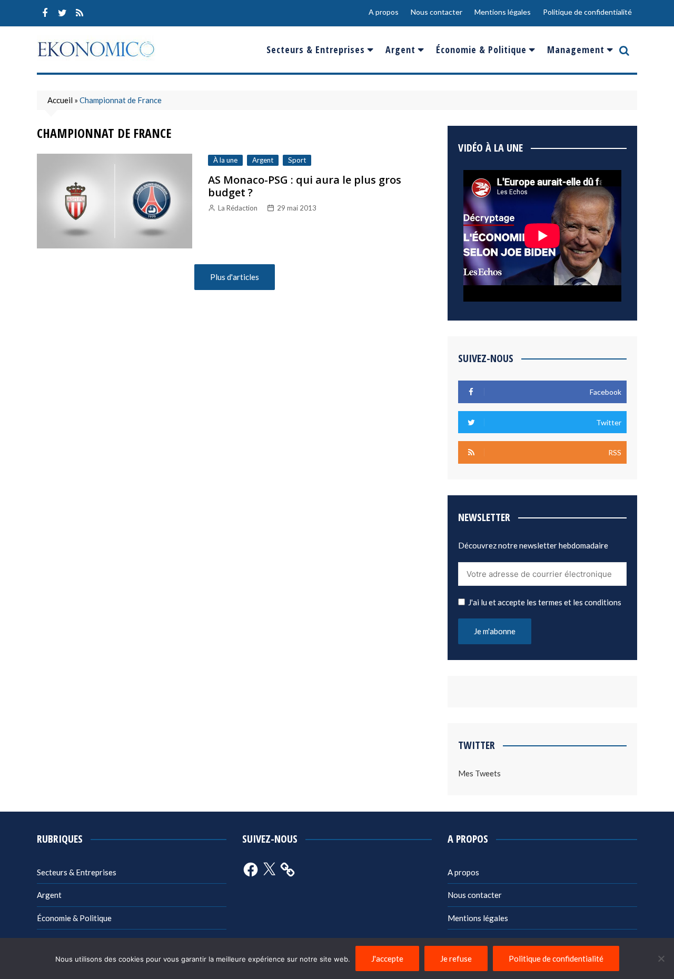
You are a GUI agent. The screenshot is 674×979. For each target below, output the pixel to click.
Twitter (62, 13)
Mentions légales (502, 11)
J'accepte (387, 958)
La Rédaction (237, 208)
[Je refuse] (661, 958)
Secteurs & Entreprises (315, 49)
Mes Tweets (479, 773)
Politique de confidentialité (587, 11)
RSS (79, 13)
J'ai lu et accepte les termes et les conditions (544, 602)
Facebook (45, 13)
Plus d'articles (234, 277)
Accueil (60, 100)
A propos (384, 11)
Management (575, 49)
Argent (400, 49)
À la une (225, 160)
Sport (297, 160)
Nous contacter (436, 11)
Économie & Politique (481, 49)
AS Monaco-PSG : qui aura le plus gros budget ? (304, 186)
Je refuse (456, 958)
